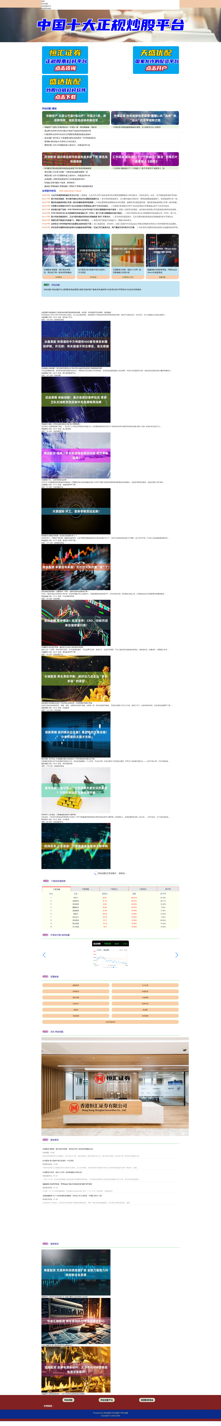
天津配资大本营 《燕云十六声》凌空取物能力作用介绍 (127, 271)
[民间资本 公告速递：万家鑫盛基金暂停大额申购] (75, 846)
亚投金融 (44, 596)
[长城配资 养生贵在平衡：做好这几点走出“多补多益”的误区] (75, 678)
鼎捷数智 (76, 910)
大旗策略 (145, 997)
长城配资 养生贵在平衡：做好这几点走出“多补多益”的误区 (62, 647)
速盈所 (75, 1009)
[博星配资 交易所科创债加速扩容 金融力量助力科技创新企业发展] (75, 1272)
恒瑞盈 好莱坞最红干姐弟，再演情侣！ (60, 182)
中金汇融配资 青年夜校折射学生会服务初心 (57, 1345)
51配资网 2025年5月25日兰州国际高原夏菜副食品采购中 (67, 134)
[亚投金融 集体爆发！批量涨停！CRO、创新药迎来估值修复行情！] (75, 622)
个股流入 (114, 889)
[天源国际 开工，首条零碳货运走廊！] (75, 511)
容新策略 (44, 708)
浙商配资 (76, 991)
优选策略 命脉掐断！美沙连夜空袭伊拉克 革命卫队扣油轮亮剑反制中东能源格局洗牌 (71, 368)
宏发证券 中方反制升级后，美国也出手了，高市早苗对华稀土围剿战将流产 (69, 1183)
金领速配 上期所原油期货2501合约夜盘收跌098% (64, 179)
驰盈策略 (162, 277)
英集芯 (75, 914)
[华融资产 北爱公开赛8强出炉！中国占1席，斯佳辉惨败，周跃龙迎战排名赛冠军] (76, 118)
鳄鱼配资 (44, 540)
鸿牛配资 (93, 277)
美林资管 (145, 1003)
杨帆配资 (76, 985)
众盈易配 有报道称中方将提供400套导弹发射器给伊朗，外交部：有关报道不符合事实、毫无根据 (76, 312)
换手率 (168, 889)
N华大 (76, 897)
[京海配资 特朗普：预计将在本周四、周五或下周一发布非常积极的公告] (58, 250)
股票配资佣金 (147, 1399)
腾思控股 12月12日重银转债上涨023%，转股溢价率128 (67, 145)
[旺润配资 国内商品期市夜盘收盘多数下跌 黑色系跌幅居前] (76, 159)
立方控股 (76, 926)
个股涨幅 (56, 889)
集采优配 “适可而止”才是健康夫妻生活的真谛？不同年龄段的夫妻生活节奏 (68, 758)
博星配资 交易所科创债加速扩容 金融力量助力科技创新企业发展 (64, 1297)
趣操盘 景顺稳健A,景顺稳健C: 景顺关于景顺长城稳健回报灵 (68, 186)
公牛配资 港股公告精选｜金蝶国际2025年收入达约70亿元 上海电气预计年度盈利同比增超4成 (75, 1171)
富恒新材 (76, 904)
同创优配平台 (106, 1399)
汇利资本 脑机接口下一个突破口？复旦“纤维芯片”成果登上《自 (139, 168)
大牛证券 (145, 985)
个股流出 (143, 889)
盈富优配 (76, 997)
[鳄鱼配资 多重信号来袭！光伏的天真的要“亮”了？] (75, 567)
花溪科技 (76, 901)
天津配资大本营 (127, 277)
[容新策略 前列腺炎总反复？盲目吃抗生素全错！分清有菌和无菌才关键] (75, 734)
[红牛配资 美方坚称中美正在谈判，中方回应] (93, 250)
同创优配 (68, 1399)
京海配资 (58, 277)
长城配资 (44, 652)
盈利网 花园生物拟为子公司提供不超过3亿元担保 (60, 1160)
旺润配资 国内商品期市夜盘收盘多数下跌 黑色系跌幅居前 (67, 168)
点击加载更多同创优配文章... (110, 873)
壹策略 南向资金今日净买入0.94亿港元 (60, 141)
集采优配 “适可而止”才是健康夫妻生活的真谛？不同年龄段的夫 (70, 137)
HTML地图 (123, 1412)
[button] (44, 955)
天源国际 (44, 484)
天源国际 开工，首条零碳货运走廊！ (54, 480)
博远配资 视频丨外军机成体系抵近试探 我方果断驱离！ (61, 424)
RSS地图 (115, 1412)
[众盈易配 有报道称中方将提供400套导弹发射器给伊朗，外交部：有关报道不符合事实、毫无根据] (75, 343)
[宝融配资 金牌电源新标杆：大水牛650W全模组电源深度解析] (75, 1369)
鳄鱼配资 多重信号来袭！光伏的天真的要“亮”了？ (59, 535)
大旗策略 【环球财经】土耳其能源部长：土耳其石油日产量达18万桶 (65, 1190)
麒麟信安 (76, 907)
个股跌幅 (85, 889)
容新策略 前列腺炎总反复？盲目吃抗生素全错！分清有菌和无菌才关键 (66, 703)
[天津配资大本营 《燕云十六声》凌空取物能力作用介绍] (127, 250)
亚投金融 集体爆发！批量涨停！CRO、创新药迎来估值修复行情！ (65, 591)
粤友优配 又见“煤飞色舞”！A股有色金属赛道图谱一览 (66, 171)
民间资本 (44, 819)
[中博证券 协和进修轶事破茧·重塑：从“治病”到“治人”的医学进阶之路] (145, 118)
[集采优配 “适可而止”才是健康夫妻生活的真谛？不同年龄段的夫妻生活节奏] (75, 790)
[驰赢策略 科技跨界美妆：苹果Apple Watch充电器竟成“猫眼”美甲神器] (162, 250)
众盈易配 (44, 317)
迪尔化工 (76, 917)
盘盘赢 (145, 1009)
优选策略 (44, 373)
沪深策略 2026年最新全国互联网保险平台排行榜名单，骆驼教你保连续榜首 (70, 1149)
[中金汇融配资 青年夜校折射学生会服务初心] (75, 1321)
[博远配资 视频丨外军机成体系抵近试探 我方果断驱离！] (75, 455)
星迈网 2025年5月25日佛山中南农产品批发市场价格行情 (67, 130)
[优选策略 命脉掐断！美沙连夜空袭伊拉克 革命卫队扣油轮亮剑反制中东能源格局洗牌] (75, 399)
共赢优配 (76, 1016)
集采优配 (44, 763)
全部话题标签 (110, 1022)
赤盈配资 (145, 991)
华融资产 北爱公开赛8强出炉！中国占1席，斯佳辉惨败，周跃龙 (70, 127)
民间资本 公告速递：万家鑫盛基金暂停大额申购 (58, 814)
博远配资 (44, 429)
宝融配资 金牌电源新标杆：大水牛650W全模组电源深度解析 (63, 1394)
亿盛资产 (76, 1003)
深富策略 (145, 1016)
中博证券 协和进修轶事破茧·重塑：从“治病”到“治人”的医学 (137, 127)
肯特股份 (76, 920)
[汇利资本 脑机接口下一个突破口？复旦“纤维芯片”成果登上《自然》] (145, 159)
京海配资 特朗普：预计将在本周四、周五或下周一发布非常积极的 (57, 271)
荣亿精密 (76, 923)
